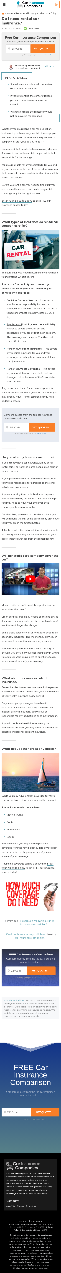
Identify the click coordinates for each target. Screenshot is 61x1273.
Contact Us (31, 1206)
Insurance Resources (15, 13)
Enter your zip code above (17, 200)
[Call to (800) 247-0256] (56, 4)
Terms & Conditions (31, 1230)
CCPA (44, 1230)
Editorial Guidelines (14, 1000)
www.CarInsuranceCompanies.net (25, 1224)
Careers (20, 1206)
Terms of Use (47, 55)
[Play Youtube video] (30, 579)
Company (12, 1201)
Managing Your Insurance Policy (41, 13)
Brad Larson (34, 65)
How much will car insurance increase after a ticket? (37, 922)
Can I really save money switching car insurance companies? (25, 936)
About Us (10, 1206)
